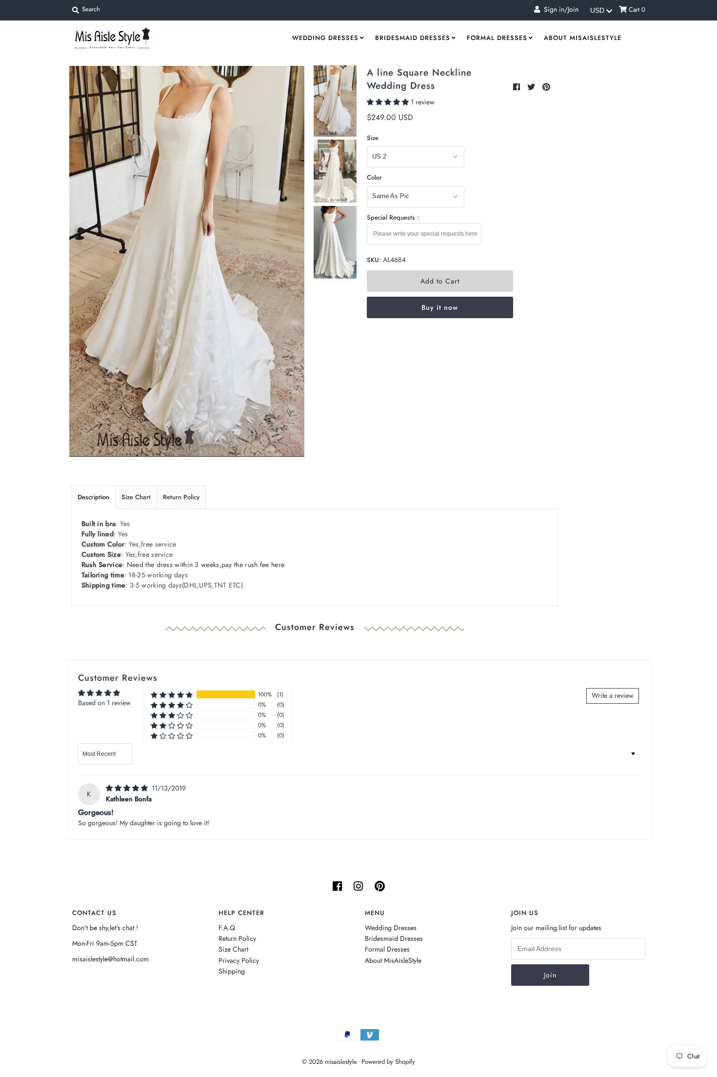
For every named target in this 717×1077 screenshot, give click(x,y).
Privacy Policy (239, 960)
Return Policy (181, 497)
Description (93, 497)
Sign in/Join (559, 9)
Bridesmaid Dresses (412, 37)
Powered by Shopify (388, 1061)
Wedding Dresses (325, 37)
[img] (128, 788)
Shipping (232, 971)
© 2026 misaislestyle (329, 1061)
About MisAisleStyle (582, 37)
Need (205, 564)
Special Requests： (394, 217)
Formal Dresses (497, 37)
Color (374, 177)
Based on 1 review (104, 703)
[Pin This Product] (546, 87)
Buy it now (439, 307)
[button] (389, 102)
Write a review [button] (613, 695)
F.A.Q (227, 928)
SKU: (374, 259)
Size (372, 137)
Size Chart (136, 497)
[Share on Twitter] (532, 87)
